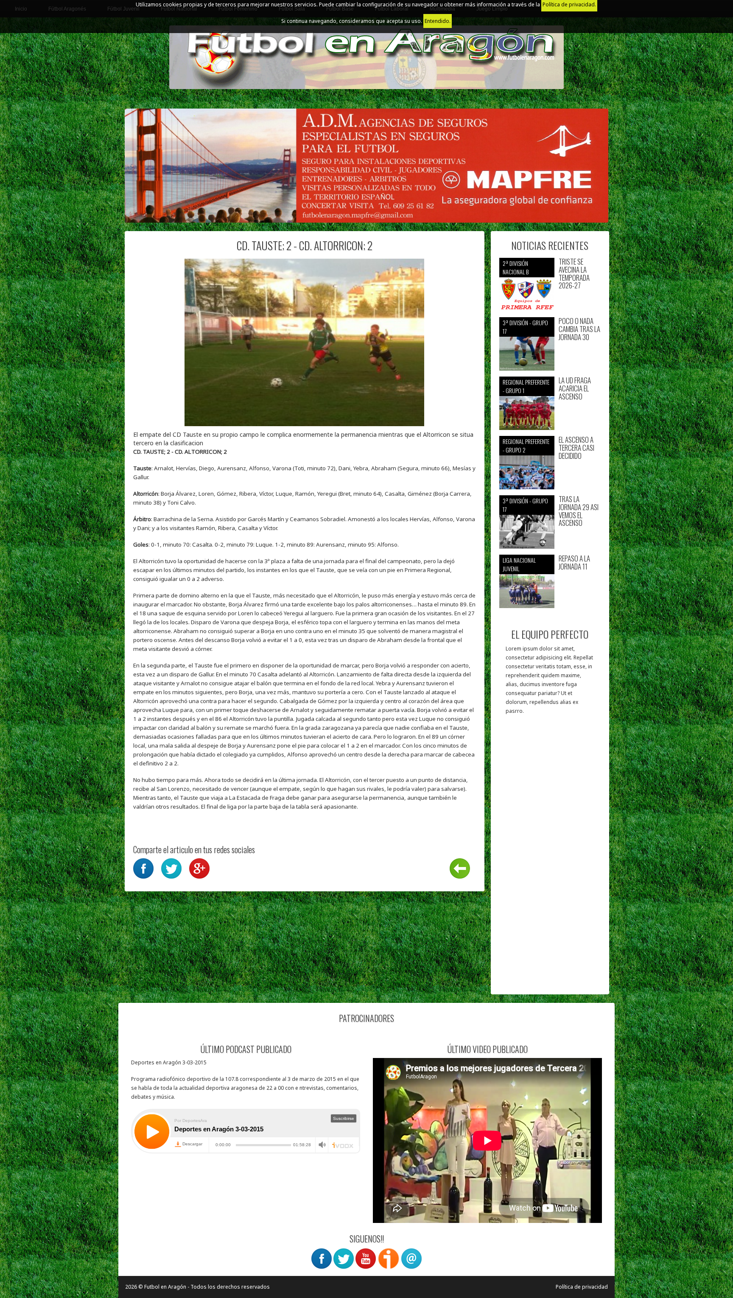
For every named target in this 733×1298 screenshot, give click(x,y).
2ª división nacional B (516, 267)
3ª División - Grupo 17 (525, 326)
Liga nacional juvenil (519, 564)
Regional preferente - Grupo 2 (526, 445)
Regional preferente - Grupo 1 (526, 386)
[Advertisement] (550, 858)
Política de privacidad (582, 1286)
